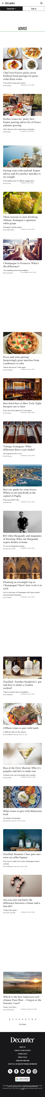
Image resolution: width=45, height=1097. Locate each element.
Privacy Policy (22, 1057)
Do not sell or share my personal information (22, 1064)
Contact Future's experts (22, 1050)
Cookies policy (22, 1054)
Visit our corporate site (30, 1086)
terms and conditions (22, 1060)
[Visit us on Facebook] (16, 1071)
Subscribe (10, 8)
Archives (22, 1024)
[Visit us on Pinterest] (28, 1071)
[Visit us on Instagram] (35, 1071)
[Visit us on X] (10, 1071)
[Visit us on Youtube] (22, 1071)
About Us (22, 1047)
